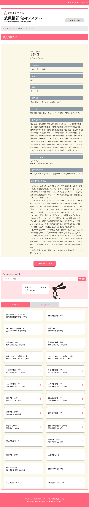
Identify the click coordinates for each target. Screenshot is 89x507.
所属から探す (15, 304)
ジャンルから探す (45, 304)
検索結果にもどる (45, 263)
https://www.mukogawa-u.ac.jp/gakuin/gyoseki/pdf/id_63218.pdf (55, 174)
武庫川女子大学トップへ (79, 2)
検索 (83, 279)
